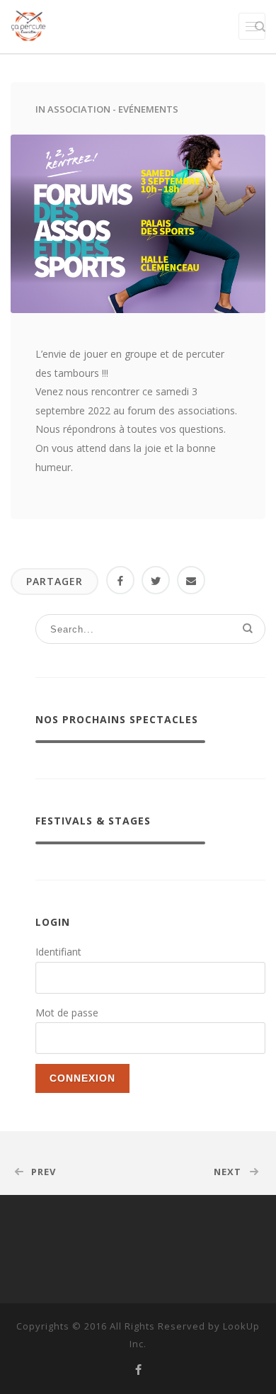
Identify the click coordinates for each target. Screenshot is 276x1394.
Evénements (148, 109)
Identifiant (58, 951)
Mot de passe (66, 1012)
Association (78, 109)
